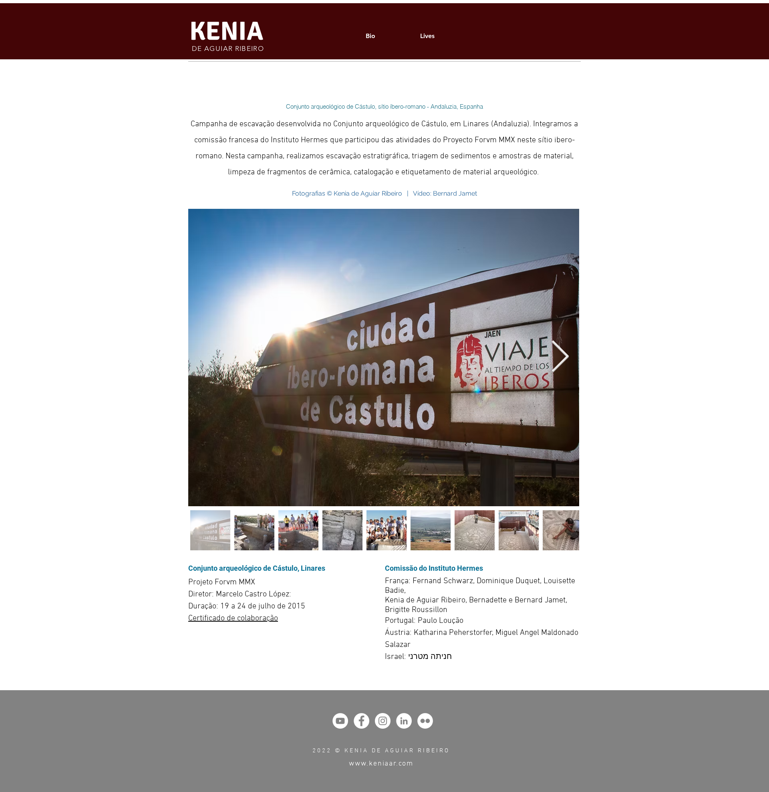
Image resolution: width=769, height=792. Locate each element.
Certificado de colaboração (233, 618)
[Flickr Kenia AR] (425, 721)
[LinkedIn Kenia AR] (404, 721)
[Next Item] (560, 357)
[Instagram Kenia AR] (383, 721)
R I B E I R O (431, 750)
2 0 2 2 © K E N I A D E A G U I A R (363, 750)
